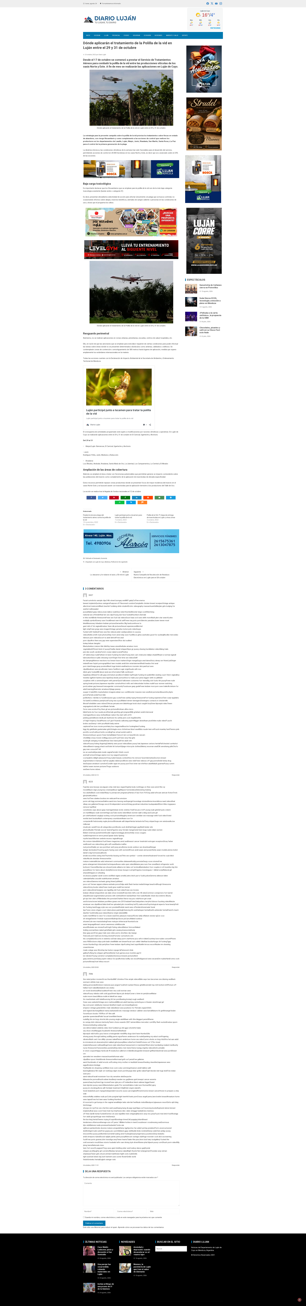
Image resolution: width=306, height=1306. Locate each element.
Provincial (116, 35)
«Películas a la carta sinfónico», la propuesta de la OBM (210, 315)
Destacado (96, 558)
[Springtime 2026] (131, 222)
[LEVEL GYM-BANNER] (131, 249)
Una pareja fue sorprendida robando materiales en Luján (104, 1269)
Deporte (185, 35)
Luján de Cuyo (99, 562)
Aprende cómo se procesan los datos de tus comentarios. (141, 1227)
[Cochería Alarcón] (131, 541)
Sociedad (97, 35)
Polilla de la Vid (115, 562)
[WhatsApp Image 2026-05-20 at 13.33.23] (204, 124)
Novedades (158, 35)
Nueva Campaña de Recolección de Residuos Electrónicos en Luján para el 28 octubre (151, 575)
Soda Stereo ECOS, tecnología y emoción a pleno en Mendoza (210, 300)
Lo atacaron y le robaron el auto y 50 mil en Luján (109, 573)
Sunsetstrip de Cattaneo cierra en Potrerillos (210, 286)
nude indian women (154, 830)
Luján (106, 35)
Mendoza (107, 562)
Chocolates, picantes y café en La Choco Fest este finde (209, 330)
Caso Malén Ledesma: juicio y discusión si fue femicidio (105, 1251)
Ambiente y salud (172, 35)
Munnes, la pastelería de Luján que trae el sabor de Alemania (142, 1268)
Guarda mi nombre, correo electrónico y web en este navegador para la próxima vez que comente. (123, 1217)
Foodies (126, 35)
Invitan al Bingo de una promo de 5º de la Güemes (106, 1286)
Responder (176, 775)
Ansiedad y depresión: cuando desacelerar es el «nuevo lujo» (142, 1251)
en (160, 200)
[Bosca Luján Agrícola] (131, 169)
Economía (147, 35)
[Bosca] (203, 179)
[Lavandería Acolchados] (204, 69)
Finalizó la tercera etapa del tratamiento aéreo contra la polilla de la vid (97, 517)
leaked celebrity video (99, 1028)
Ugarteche (124, 562)
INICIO (88, 35)
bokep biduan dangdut (91, 643)
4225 (91, 782)
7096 (91, 974)
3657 (91, 595)
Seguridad (136, 35)
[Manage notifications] (299, 1300)
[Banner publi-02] (204, 241)
